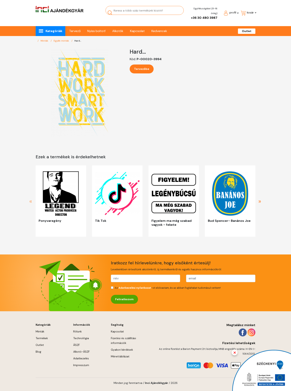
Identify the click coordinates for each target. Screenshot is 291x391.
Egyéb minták (61, 40)
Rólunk (77, 331)
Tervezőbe (141, 69)
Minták (45, 40)
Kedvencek (159, 31)
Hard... (77, 40)
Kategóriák (54, 31)
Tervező (75, 31)
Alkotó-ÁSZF (81, 351)
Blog (38, 351)
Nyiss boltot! (96, 31)
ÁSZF (76, 345)
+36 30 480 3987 (204, 18)
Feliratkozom (124, 299)
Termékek (42, 338)
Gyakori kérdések (122, 349)
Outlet (246, 31)
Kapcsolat (137, 31)
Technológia (81, 338)
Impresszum (81, 365)
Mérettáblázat (120, 356)
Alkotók (117, 31)
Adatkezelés (81, 358)
